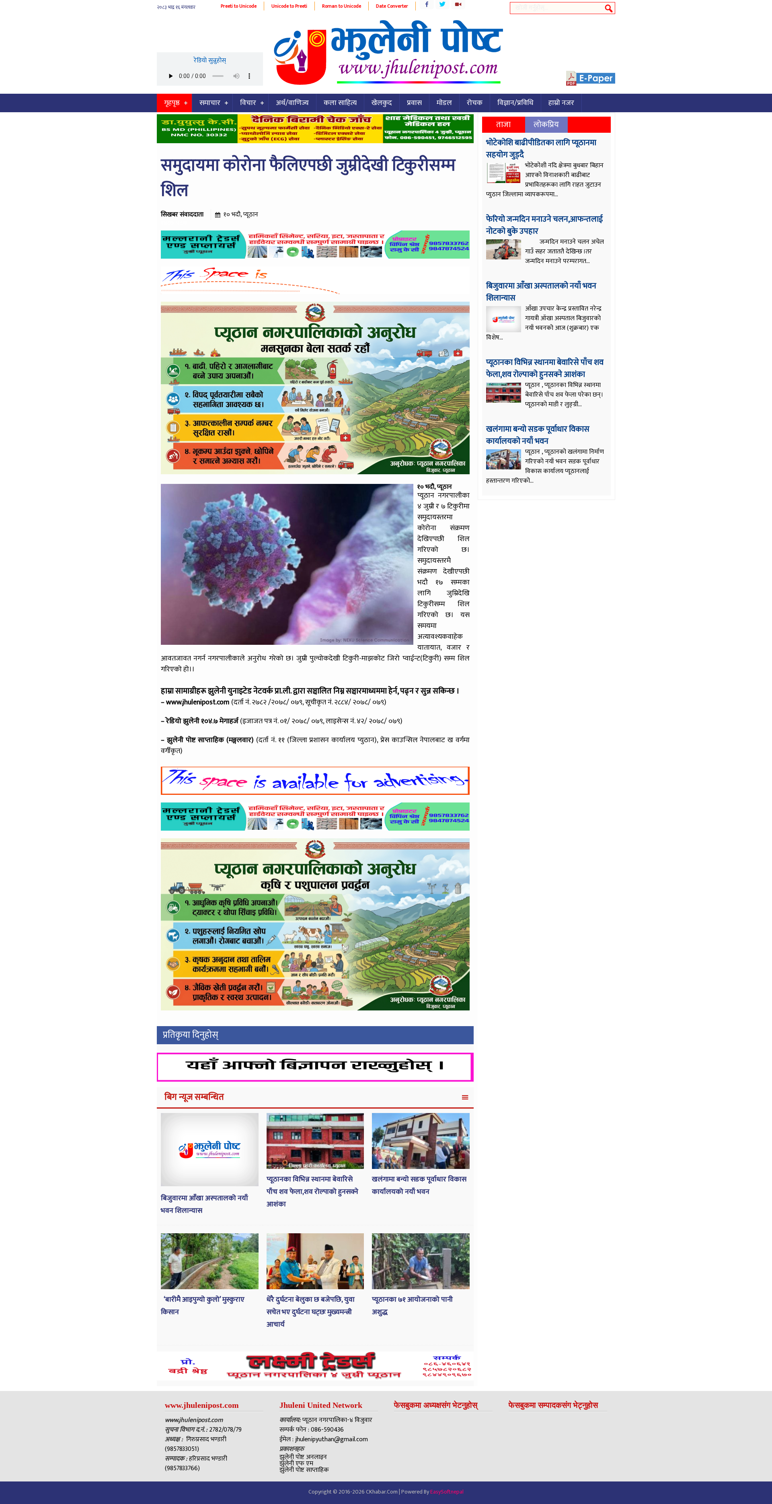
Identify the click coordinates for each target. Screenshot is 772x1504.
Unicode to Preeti (289, 6)
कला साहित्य (340, 103)
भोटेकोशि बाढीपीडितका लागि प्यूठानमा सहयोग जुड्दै (541, 149)
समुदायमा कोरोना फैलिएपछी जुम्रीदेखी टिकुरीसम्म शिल (308, 178)
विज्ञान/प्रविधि (515, 103)
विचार (248, 103)
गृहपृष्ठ (172, 103)
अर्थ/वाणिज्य (292, 103)
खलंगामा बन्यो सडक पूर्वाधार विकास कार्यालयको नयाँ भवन (419, 1185)
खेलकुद (382, 103)
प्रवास (414, 103)
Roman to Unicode (341, 6)
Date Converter (392, 6)
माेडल (444, 103)
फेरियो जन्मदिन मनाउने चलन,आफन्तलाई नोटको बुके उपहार (544, 225)
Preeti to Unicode (239, 6)
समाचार (209, 103)
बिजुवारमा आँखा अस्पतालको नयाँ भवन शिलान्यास (541, 292)
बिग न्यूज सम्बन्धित (194, 1097)
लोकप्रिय (546, 125)
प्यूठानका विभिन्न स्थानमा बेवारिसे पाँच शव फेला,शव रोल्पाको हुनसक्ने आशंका (312, 1191)
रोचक (474, 103)
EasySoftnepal (447, 1491)
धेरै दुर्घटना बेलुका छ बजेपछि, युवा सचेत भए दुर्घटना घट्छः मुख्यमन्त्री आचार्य (311, 1312)
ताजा (503, 125)
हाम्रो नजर (561, 103)
